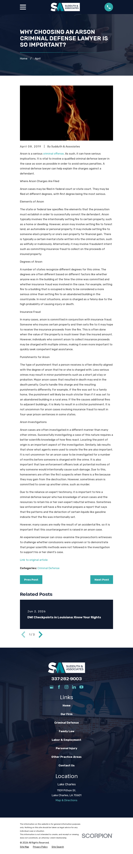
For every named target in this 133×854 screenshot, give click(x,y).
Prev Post (31, 579)
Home (67, 705)
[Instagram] (66, 687)
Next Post (102, 579)
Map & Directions (66, 800)
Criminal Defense (48, 568)
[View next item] (40, 634)
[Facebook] (59, 687)
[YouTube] (81, 687)
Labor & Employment (66, 739)
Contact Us (67, 765)
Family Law (66, 731)
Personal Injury (66, 748)
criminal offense (53, 153)
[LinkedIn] (74, 687)
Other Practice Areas (66, 756)
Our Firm (67, 714)
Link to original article (34, 559)
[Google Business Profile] (52, 687)
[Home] (65, 7)
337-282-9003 (66, 678)
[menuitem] (24, 847)
